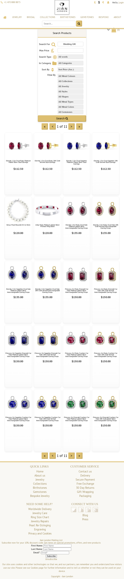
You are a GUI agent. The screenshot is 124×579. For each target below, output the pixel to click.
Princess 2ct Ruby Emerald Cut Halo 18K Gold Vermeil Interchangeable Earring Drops (105, 290)
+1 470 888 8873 (12, 2)
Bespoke (104, 17)
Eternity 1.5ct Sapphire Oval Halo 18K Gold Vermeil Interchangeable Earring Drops (47, 290)
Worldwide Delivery (40, 509)
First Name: (37, 545)
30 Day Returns (85, 487)
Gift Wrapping (85, 492)
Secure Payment (85, 479)
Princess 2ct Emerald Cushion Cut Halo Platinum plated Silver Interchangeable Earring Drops (76, 418)
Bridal (31, 17)
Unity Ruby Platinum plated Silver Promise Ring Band (47, 225)
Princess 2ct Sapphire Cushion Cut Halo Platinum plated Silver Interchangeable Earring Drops (18, 418)
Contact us (85, 471)
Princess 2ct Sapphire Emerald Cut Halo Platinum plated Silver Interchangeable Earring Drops (18, 354)
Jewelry (17, 17)
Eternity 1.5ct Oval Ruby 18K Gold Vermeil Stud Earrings (47, 161)
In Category (45, 63)
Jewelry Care (40, 513)
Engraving (40, 529)
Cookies (34, 567)
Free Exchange (85, 483)
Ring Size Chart (40, 517)
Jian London (67, 576)
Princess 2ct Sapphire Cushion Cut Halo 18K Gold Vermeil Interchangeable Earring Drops (47, 418)
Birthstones (67, 17)
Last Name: (37, 549)
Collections (47, 17)
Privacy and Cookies (40, 533)
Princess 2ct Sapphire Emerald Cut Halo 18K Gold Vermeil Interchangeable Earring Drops (47, 354)
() (118, 29)
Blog (85, 515)
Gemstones (87, 17)
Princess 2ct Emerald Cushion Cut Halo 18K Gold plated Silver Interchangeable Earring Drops (105, 418)
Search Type (45, 56)
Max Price (44, 50)
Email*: (37, 552)
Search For (45, 44)
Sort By (46, 69)
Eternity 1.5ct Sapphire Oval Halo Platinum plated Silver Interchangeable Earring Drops (18, 290)
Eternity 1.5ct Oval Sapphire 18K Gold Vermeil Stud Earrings (106, 161)
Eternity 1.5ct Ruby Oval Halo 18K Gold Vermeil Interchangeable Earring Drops (105, 226)
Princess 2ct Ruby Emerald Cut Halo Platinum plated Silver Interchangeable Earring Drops (76, 290)
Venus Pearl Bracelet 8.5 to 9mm (18, 225)
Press (85, 519)
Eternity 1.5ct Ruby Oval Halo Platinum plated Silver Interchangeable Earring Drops (76, 226)
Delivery (85, 475)
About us (39, 475)
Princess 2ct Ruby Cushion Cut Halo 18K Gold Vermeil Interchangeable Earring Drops (105, 354)
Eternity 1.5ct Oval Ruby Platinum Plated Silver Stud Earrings (18, 161)
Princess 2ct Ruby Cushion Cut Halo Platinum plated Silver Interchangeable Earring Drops (76, 354)
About (117, 17)
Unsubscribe (51, 559)
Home (39, 471)
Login (121, 2)
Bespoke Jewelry (40, 496)
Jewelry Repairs (40, 521)
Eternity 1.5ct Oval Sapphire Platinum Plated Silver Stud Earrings (76, 162)
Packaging (85, 496)
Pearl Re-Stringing (40, 525)
